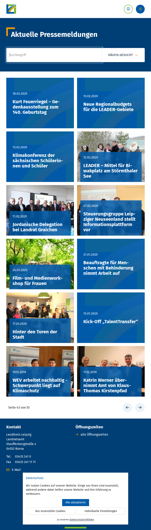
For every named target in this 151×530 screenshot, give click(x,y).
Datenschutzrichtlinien (82, 519)
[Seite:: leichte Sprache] (128, 9)
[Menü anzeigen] (140, 9)
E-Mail (16, 470)
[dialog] (75, 498)
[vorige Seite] (127, 407)
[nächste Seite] (140, 407)
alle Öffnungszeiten (94, 434)
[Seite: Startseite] (11, 9)
